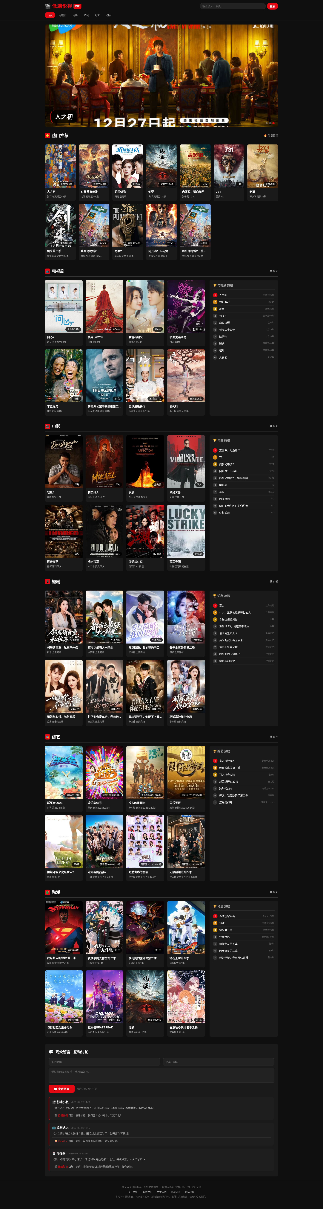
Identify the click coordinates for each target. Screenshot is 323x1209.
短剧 (86, 15)
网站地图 (190, 1191)
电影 (75, 15)
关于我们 (133, 1191)
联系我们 (147, 1191)
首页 (50, 15)
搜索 (272, 6)
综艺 (97, 15)
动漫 (108, 15)
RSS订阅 (175, 1191)
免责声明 (162, 1191)
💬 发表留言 (61, 1089)
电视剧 (63, 15)
